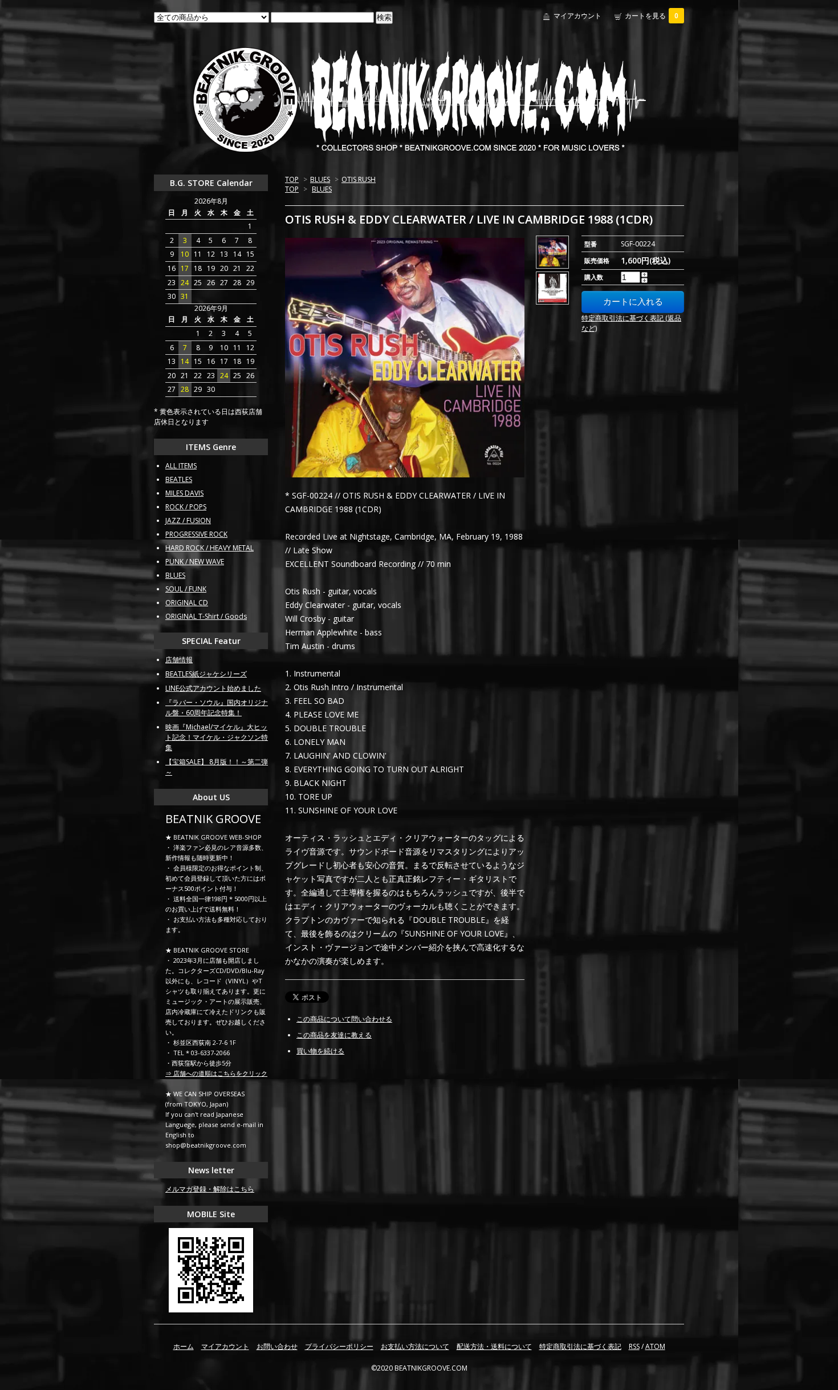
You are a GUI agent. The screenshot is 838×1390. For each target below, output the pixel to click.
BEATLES (178, 479)
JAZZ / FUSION (188, 520)
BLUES (320, 179)
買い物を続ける (320, 1051)
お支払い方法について (415, 1346)
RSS (634, 1346)
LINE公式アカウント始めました (213, 688)
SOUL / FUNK (185, 589)
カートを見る (651, 16)
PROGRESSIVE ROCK (196, 534)
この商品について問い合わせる (344, 1019)
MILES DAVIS (184, 493)
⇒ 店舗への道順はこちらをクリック (216, 1073)
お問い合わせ (277, 1346)
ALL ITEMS (181, 466)
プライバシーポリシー (339, 1346)
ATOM (655, 1346)
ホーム (183, 1346)
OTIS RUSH (358, 179)
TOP (292, 179)
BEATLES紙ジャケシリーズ (206, 674)
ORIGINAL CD (186, 602)
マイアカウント (577, 16)
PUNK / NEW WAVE (194, 561)
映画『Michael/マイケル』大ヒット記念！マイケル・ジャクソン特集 (216, 737)
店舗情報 (179, 659)
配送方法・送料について (494, 1346)
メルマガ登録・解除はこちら (209, 1189)
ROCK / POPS (185, 507)
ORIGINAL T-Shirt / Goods (206, 616)
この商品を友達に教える (334, 1035)
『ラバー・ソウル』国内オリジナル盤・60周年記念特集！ (216, 708)
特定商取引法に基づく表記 (580, 1346)
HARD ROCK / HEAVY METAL (209, 548)
